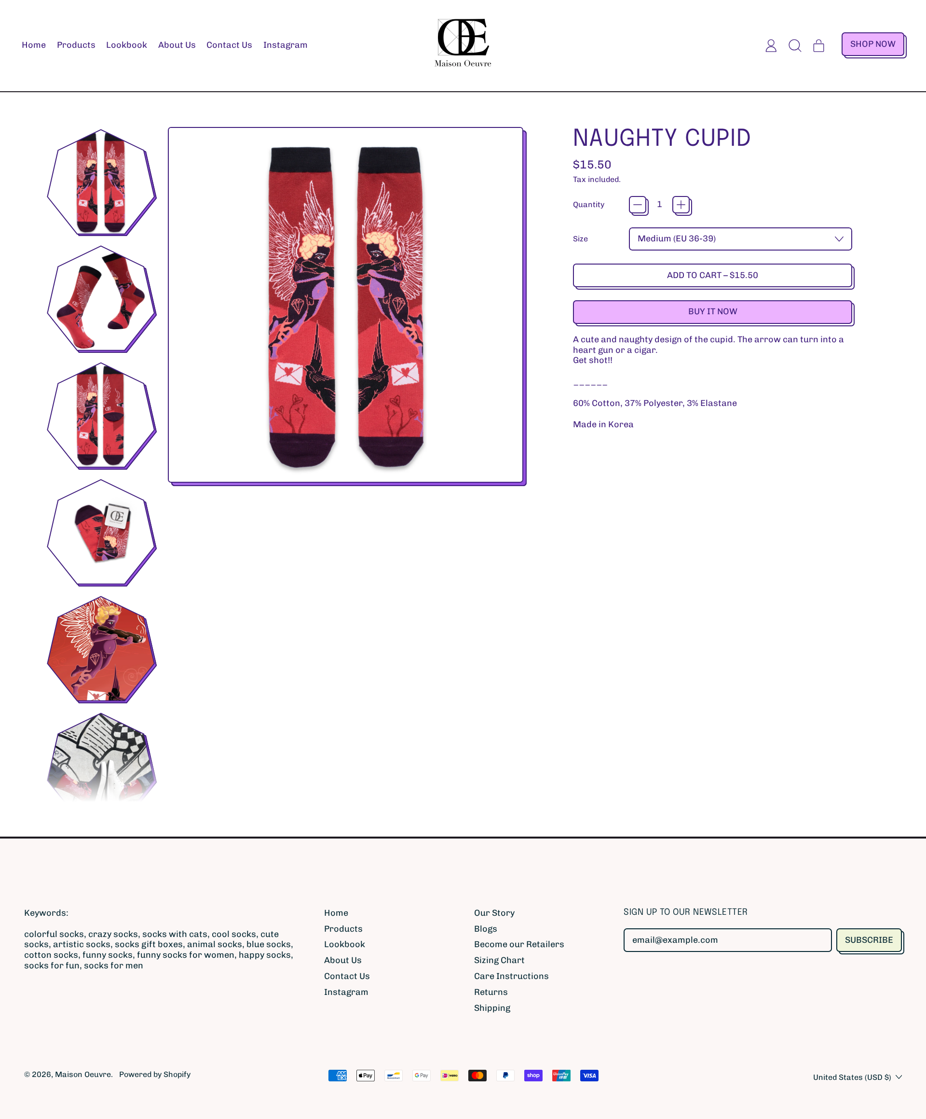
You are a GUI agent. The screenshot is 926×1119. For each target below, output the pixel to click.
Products (76, 45)
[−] (637, 204)
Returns (491, 992)
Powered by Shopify (155, 1074)
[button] (795, 45)
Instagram (285, 45)
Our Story (494, 913)
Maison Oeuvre (83, 1074)
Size (580, 238)
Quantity (588, 204)
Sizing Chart (499, 960)
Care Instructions (511, 976)
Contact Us (229, 45)
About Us (177, 45)
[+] (681, 204)
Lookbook (126, 45)
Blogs (485, 928)
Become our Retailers (519, 944)
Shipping (492, 1008)
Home (34, 45)
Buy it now (712, 311)
